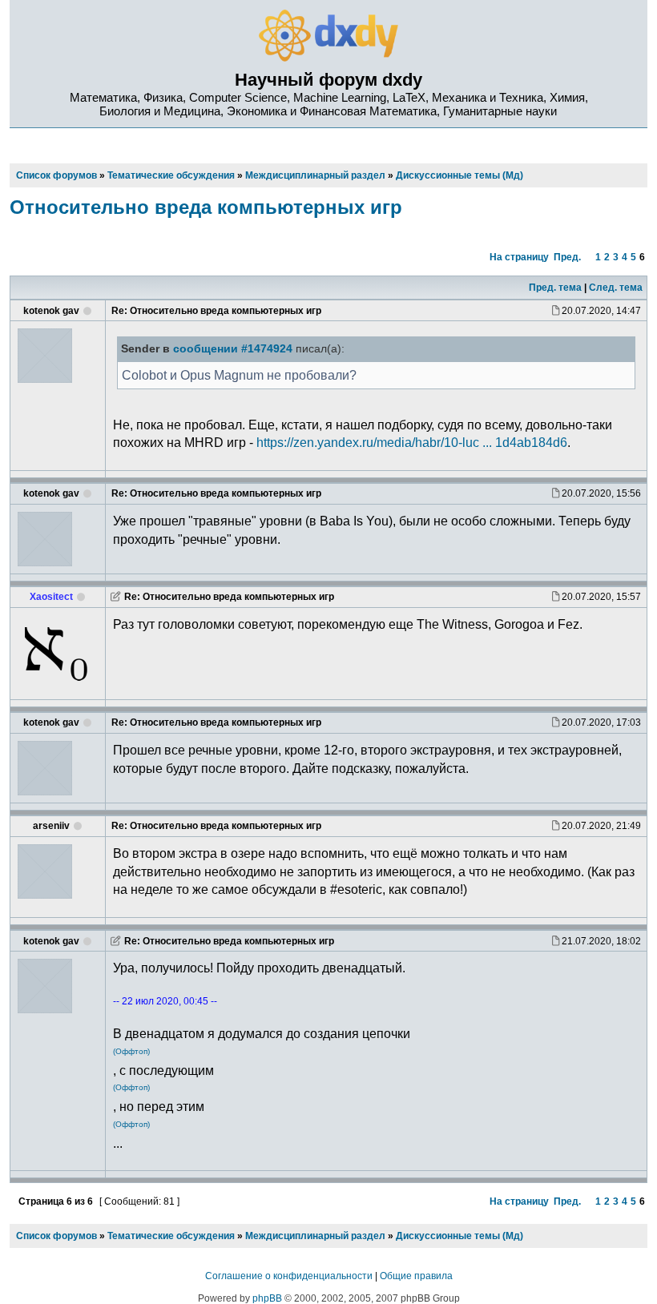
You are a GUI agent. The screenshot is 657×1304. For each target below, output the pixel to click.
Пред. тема (555, 287)
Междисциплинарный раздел (315, 1236)
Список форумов (56, 1236)
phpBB (267, 1298)
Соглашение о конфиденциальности (289, 1276)
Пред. (567, 257)
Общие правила (416, 1276)
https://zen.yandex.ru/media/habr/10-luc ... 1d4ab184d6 (411, 442)
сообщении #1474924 (232, 349)
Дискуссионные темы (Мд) (459, 1236)
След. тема (616, 287)
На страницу (519, 257)
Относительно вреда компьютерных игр (206, 207)
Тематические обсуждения (171, 1236)
